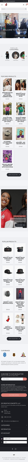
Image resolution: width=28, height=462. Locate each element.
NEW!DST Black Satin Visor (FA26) (20, 259)
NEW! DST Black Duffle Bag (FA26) (8, 259)
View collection (13, 174)
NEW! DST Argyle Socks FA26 (8, 328)
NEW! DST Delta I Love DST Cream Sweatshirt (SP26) (20, 329)
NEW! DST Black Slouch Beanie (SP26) (20, 95)
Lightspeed (6, 459)
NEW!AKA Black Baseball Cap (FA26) (8, 281)
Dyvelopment (22, 459)
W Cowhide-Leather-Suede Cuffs (7, 143)
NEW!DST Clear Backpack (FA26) (8, 302)
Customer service (14, 395)
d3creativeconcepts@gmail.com (11, 421)
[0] (26, 4)
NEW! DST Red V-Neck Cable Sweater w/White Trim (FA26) (20, 304)
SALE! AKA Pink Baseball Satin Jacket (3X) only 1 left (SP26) (7, 119)
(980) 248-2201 (7, 417)
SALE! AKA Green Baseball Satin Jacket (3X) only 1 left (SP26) (20, 119)
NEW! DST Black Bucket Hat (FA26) (20, 281)
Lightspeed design (14, 459)
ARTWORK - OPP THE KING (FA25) (20, 143)
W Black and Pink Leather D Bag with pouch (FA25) (7, 166)
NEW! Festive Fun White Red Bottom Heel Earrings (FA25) (7, 94)
